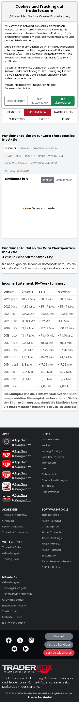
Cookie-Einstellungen (43, 74)
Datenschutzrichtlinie (17, 88)
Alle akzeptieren (62, 101)
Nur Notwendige (39, 101)
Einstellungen (16, 101)
